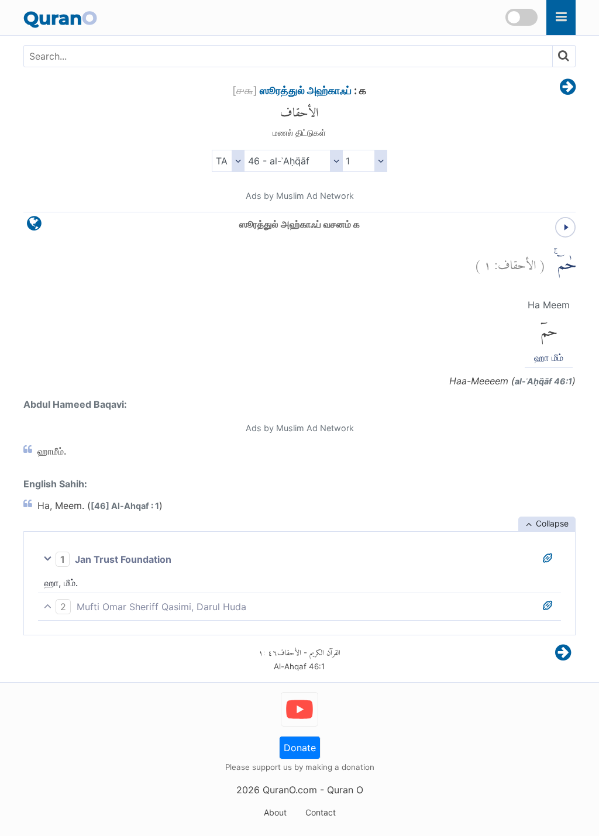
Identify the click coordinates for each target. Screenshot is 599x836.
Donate (300, 748)
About (275, 812)
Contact (320, 812)
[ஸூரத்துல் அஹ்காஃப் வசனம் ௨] (568, 88)
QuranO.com (290, 790)
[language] (34, 226)
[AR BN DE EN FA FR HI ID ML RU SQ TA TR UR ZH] (228, 161)
